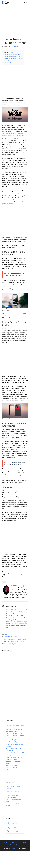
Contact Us (14, 842)
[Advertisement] (15, 20)
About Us (6, 842)
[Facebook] (24, 586)
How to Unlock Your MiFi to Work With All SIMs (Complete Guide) (15, 735)
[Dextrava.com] (5, 2)
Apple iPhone (8, 636)
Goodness (13, 585)
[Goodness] (6, 594)
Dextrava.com (11, 848)
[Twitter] (26, 586)
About (4, 582)
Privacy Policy (22, 842)
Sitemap (18, 845)
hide (12, 52)
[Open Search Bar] (20, 2)
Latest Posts (10, 582)
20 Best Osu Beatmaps (12, 765)
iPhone (15, 636)
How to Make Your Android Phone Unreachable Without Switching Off (16, 625)
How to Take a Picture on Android (16, 610)
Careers (12, 845)
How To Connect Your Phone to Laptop (15, 639)
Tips (5, 634)
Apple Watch (11, 135)
